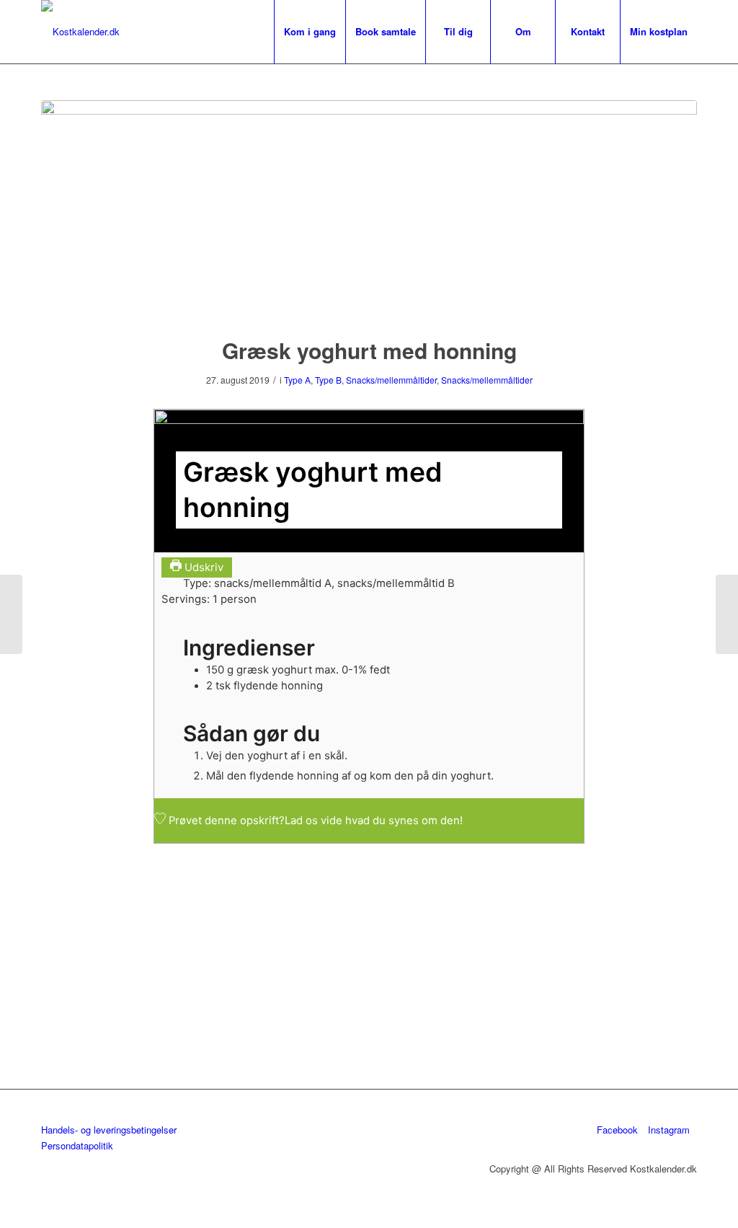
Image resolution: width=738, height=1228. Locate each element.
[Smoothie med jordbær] (727, 614)
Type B (328, 380)
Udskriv (202, 567)
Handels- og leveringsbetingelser (109, 1129)
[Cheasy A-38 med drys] (11, 614)
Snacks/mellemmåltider (391, 380)
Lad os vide (313, 820)
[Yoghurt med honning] (369, 209)
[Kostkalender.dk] (80, 31)
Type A (297, 380)
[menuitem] (309, 31)
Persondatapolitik (77, 1145)
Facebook (617, 1129)
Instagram (669, 1129)
